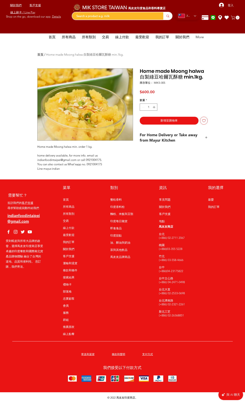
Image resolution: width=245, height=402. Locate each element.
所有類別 (68, 214)
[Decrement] (142, 107)
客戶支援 (27, 203)
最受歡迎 (68, 235)
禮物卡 (67, 284)
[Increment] (154, 107)
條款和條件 (70, 270)
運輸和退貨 (70, 263)
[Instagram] (15, 231)
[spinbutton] (148, 107)
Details (56, 16)
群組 (66, 320)
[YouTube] (29, 231)
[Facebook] (8, 231)
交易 (66, 221)
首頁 (40, 54)
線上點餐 (68, 334)
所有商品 (68, 206)
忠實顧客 (68, 298)
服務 (66, 312)
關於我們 (68, 249)
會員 (66, 305)
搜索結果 (68, 277)
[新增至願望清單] (204, 121)
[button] (235, 17)
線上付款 (68, 228)
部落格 (67, 291)
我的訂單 (68, 242)
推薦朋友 (68, 327)
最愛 (211, 199)
